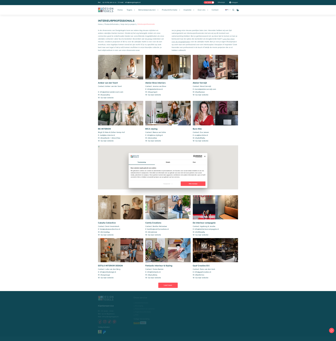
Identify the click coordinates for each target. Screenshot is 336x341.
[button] (131, 10)
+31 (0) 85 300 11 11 (109, 2)
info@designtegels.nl (133, 2)
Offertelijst (221, 2)
